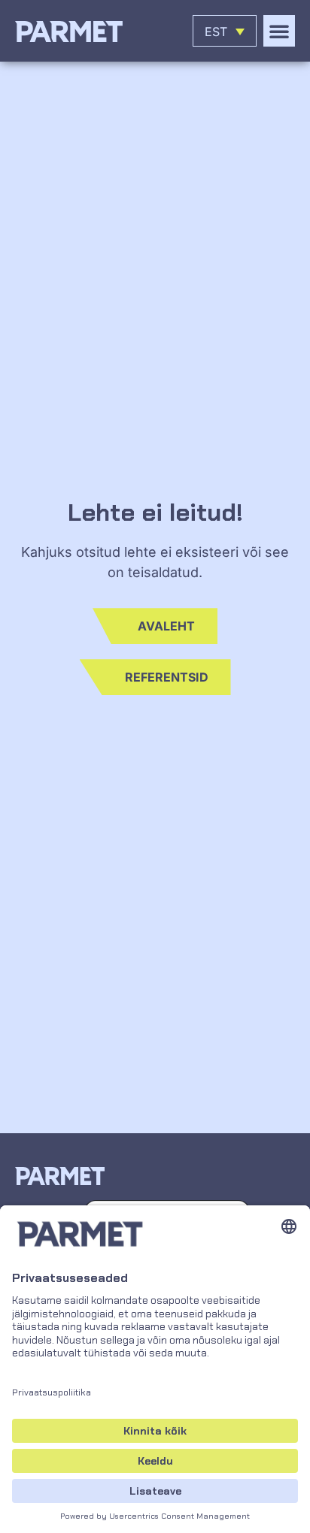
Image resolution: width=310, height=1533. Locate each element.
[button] (279, 31)
